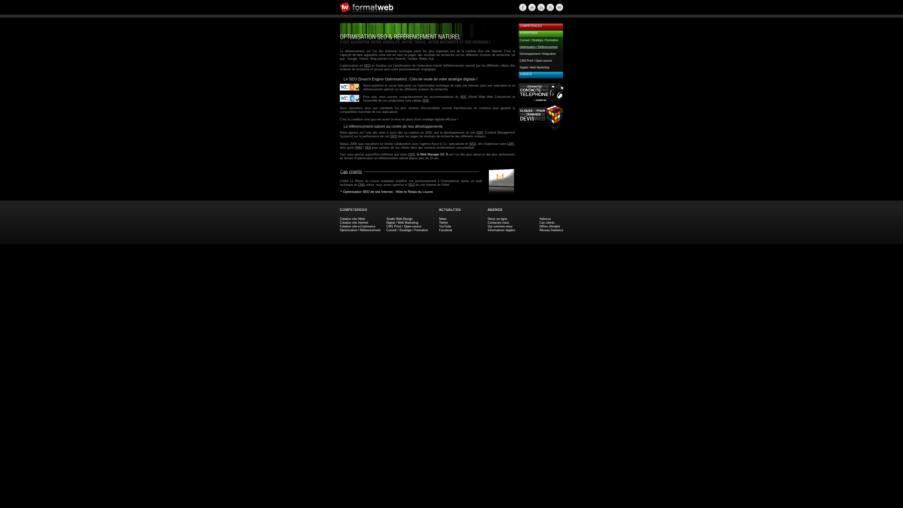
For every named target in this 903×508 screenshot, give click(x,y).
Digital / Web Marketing (534, 67)
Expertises (529, 33)
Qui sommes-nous (500, 226)
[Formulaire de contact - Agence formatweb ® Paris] (559, 10)
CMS (479, 132)
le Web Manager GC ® (432, 154)
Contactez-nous (498, 222)
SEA (368, 147)
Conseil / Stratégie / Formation (539, 40)
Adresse (545, 219)
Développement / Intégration (538, 54)
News (443, 219)
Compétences (531, 26)
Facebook (445, 230)
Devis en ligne (497, 219)
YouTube (445, 226)
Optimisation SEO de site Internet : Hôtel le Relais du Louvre (388, 192)
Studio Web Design (399, 219)
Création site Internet (354, 222)
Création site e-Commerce (357, 226)
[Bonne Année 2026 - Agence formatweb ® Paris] (550, 10)
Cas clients (547, 222)
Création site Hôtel (352, 219)
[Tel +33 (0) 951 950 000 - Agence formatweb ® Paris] (541, 102)
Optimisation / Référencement (360, 230)
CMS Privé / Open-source (536, 60)
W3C (463, 97)
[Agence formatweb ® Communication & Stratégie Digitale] (384, 16)
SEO (367, 65)
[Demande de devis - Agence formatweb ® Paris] (541, 131)
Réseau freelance (551, 230)
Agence (526, 74)
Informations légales (501, 230)
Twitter (443, 222)
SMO (358, 147)
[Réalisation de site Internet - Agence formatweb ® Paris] (500, 194)
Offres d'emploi (549, 226)
